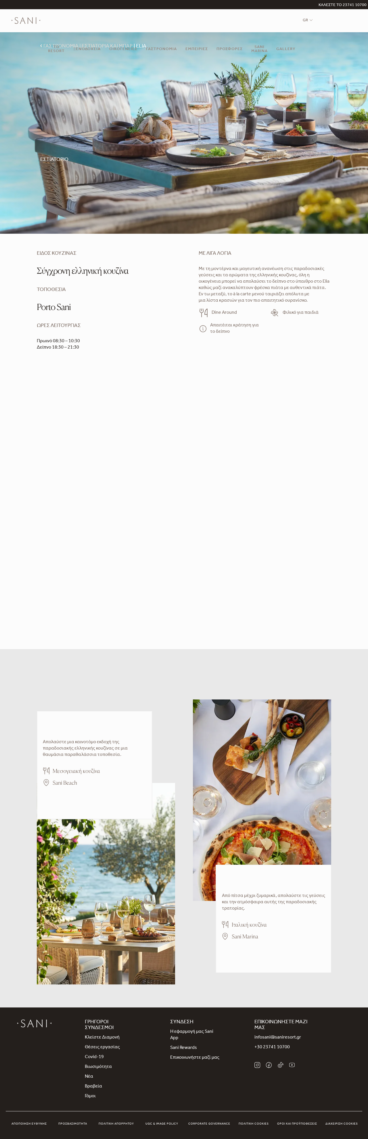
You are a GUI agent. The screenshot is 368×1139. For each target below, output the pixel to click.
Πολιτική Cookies (254, 1124)
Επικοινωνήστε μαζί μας (194, 1058)
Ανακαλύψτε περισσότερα (70, 799)
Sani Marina (259, 49)
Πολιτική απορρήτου (116, 1124)
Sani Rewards (183, 1048)
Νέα (89, 1077)
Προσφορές (229, 49)
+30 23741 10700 (272, 1047)
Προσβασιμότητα (72, 1124)
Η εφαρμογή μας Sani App (191, 1035)
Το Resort (56, 49)
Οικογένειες (123, 49)
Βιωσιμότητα (98, 1067)
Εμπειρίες (196, 49)
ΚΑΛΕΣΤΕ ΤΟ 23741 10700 (343, 5)
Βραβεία (93, 1086)
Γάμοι (90, 1096)
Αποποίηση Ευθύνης (29, 1124)
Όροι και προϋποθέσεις (297, 1124)
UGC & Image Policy (161, 1124)
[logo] (26, 20)
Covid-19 (94, 1057)
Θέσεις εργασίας (102, 1047)
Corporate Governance (209, 1124)
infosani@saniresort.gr (277, 1037)
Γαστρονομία (161, 49)
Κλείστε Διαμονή (102, 1037)
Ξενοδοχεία (87, 49)
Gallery (286, 49)
